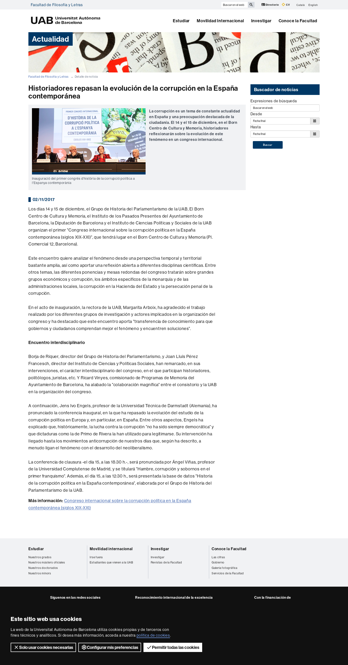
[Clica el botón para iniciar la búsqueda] (251, 5)
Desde (256, 114)
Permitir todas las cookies (175, 647)
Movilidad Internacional (220, 20)
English (313, 4)
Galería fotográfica (224, 568)
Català (300, 4)
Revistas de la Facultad (166, 562)
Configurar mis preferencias (112, 647)
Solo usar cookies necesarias (46, 647)
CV (287, 4)
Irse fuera (96, 557)
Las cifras (218, 557)
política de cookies (153, 635)
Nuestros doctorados (43, 568)
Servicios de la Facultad (228, 573)
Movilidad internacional (111, 548)
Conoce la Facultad (298, 20)
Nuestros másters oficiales (46, 562)
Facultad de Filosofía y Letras (57, 4)
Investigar (261, 20)
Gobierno (218, 562)
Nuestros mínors (39, 573)
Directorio (272, 4)
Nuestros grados (40, 557)
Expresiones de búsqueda (273, 100)
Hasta (255, 127)
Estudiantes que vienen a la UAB (111, 562)
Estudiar (181, 20)
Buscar (267, 145)
